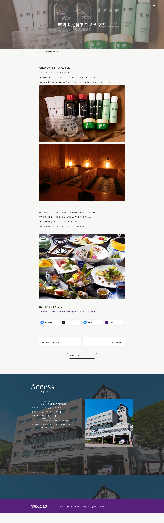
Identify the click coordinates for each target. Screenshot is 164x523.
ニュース (41, 52)
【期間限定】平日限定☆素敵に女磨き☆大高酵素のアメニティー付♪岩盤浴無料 (68, 312)
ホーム (35, 52)
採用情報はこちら (47, 427)
